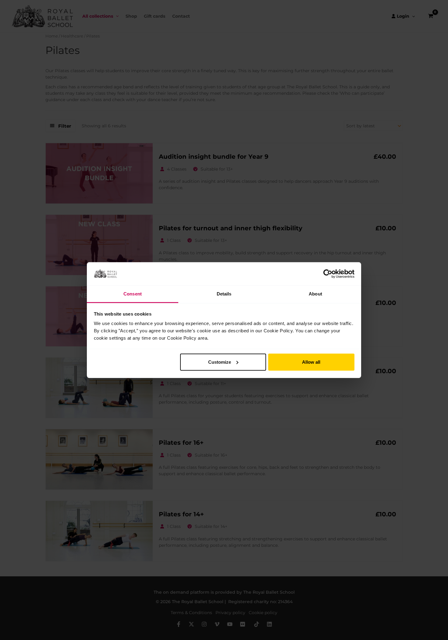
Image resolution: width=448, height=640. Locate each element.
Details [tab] (224, 293)
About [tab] (315, 293)
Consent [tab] (132, 293)
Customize (219, 362)
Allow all (311, 362)
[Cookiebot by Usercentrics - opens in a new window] (327, 273)
